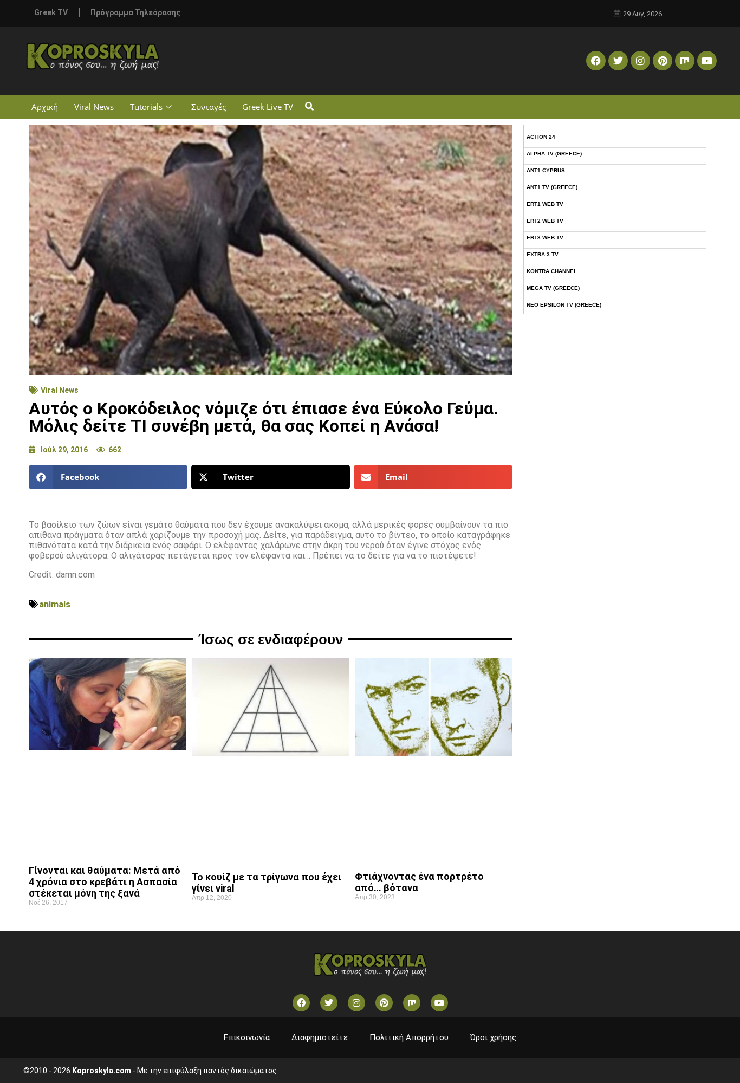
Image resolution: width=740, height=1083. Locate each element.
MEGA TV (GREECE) (553, 288)
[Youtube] (707, 60)
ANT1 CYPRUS (546, 170)
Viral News (94, 106)
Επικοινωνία (247, 1037)
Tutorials (146, 106)
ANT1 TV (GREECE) (552, 187)
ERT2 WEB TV (545, 221)
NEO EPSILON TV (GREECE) (564, 305)
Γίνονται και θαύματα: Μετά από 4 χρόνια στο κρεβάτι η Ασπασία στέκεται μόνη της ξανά (104, 882)
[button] (309, 107)
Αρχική (44, 106)
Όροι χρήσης (493, 1037)
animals (54, 604)
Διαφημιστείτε (319, 1037)
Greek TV (51, 12)
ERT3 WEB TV (545, 238)
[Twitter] (618, 60)
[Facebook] (596, 60)
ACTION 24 (541, 137)
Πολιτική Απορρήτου (409, 1037)
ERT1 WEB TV (545, 204)
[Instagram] (640, 60)
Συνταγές (208, 106)
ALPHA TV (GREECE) (554, 154)
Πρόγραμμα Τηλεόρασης (135, 12)
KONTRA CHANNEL (552, 271)
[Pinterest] (662, 60)
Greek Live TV (267, 106)
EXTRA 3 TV (543, 254)
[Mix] (684, 60)
